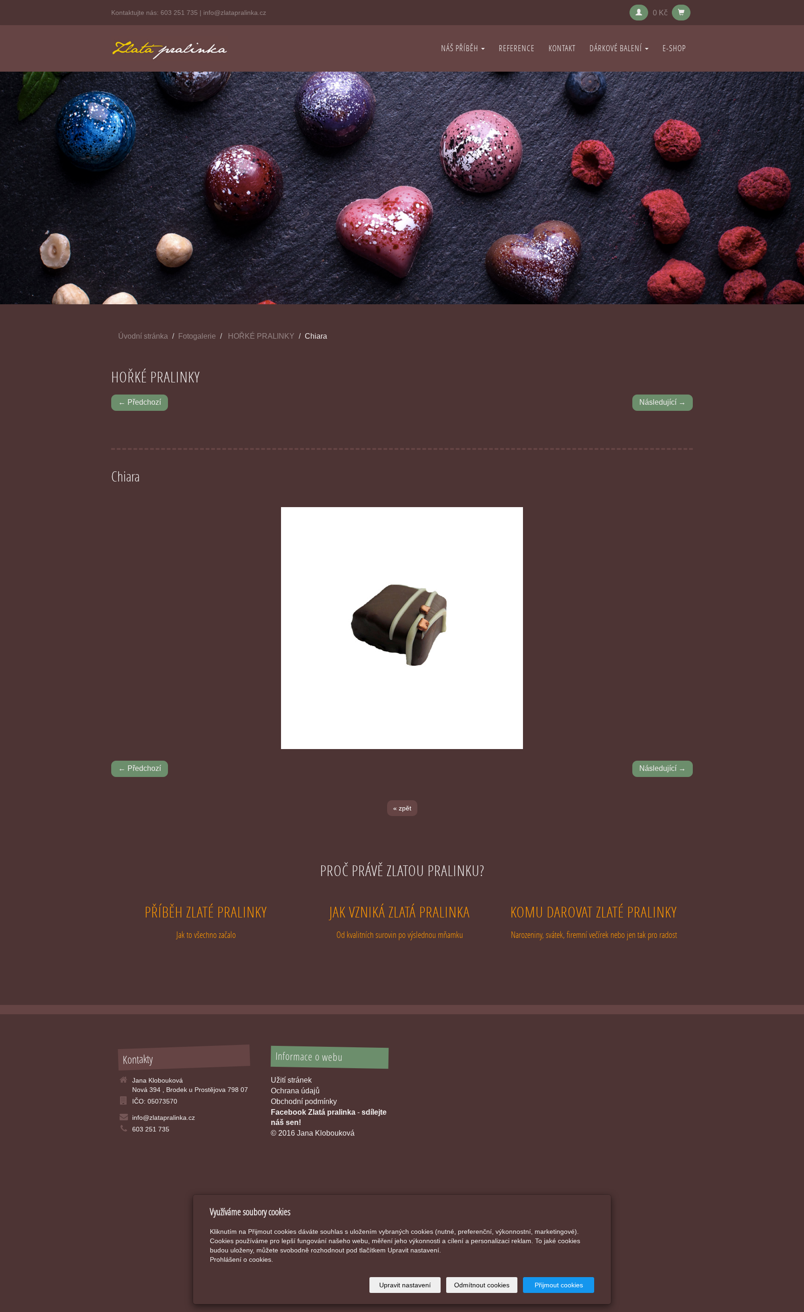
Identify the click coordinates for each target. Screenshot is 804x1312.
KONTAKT (562, 48)
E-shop (674, 48)
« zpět (402, 808)
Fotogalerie (197, 336)
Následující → (662, 402)
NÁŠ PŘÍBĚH (460, 48)
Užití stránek (291, 1080)
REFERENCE (517, 48)
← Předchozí (139, 402)
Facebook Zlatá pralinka (313, 1112)
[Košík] (681, 12)
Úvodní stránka (143, 336)
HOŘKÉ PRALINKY (261, 336)
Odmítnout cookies (481, 1285)
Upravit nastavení (405, 1285)
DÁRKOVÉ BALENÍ (617, 48)
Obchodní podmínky (304, 1101)
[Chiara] (402, 628)
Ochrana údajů (295, 1091)
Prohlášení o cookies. (241, 1259)
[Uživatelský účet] (639, 12)
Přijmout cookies (559, 1285)
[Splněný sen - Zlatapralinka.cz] (169, 47)
